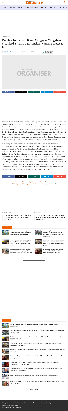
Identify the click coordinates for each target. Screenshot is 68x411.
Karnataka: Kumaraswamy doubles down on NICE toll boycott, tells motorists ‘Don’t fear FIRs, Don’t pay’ (21, 251)
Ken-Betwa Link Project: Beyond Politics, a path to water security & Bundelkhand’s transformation (20, 233)
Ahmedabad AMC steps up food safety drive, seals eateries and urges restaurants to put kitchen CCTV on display (54, 242)
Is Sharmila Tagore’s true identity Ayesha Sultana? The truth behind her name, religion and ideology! (54, 251)
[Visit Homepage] (34, 2)
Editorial (44, 8)
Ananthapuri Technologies (15, 407)
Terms (10, 403)
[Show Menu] (3, 2)
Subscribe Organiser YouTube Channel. (34, 182)
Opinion (61, 8)
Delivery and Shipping (45, 403)
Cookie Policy (18, 403)
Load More (34, 259)
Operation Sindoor (31, 8)
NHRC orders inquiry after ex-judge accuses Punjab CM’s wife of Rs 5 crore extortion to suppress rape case (21, 242)
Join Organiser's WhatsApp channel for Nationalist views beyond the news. (34, 184)
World (20, 8)
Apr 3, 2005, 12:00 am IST (25, 52)
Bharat (12, 8)
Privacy (4, 403)
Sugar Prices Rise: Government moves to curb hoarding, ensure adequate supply (34, 375)
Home (5, 8)
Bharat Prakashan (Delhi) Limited (10, 405)
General (8, 37)
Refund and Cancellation (30, 403)
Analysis (53, 8)
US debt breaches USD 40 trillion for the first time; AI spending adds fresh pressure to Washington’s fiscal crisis (36, 370)
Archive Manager (10, 52)
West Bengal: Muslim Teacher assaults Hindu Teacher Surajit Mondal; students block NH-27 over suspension (53, 233)
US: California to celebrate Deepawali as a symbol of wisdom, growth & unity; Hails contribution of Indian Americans (35, 363)
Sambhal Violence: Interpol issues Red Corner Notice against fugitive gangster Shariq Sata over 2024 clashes (37, 383)
